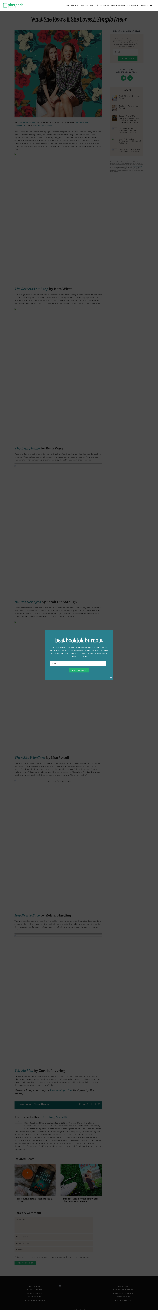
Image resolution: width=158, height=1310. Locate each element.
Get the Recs (79, 670)
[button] (151, 5)
